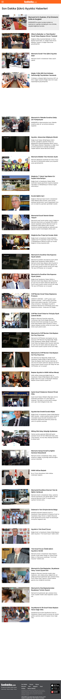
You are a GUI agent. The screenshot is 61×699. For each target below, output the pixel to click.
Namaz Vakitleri (31, 688)
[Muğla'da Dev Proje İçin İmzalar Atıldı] (15, 242)
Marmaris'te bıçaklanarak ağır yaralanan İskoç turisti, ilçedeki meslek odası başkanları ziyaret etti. (44, 594)
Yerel (41, 686)
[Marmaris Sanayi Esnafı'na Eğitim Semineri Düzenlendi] (15, 458)
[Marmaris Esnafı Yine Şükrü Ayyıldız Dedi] (15, 61)
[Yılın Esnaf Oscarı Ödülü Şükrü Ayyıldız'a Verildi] (15, 556)
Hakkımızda (3, 689)
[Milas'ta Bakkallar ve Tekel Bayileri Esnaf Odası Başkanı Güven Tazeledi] (15, 41)
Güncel (31, 684)
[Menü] (2, 2)
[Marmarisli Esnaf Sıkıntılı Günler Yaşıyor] (15, 223)
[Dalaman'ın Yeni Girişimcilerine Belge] (15, 517)
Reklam (8, 689)
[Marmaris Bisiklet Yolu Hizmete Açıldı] (15, 164)
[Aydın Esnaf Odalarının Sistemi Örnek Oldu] (15, 399)
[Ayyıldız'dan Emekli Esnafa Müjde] (15, 419)
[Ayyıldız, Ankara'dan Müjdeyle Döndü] (15, 144)
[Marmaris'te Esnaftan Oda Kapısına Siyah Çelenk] (15, 262)
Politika (23, 688)
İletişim (11, 689)
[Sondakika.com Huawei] (55, 692)
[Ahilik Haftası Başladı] (15, 478)
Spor (29, 686)
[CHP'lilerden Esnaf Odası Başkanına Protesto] (15, 301)
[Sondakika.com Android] (55, 688)
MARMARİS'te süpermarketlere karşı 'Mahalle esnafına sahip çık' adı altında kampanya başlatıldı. (43, 124)
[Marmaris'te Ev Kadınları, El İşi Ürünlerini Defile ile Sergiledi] (14, 22)
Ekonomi (23, 686)
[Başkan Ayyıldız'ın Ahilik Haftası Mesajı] (15, 380)
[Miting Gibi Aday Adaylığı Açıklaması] (15, 438)
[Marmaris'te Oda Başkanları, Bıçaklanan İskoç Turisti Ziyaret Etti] (15, 576)
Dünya (37, 684)
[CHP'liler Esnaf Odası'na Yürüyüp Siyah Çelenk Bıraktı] (15, 321)
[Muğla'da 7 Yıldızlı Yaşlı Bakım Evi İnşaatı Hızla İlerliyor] (15, 184)
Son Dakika (24, 684)
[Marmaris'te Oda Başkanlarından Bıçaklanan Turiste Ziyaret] (15, 595)
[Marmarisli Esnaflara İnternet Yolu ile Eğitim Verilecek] (15, 497)
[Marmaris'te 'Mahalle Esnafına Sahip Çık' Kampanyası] (15, 125)
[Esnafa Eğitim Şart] (15, 203)
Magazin (35, 686)
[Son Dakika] (30, 2)
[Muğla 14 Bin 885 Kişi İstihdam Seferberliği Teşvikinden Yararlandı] (15, 81)
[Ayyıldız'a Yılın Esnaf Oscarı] (15, 537)
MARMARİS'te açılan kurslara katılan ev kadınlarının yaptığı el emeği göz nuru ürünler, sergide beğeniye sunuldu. (42, 24)
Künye (15, 689)
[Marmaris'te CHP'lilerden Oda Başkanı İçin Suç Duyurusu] (15, 340)
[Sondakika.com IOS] (55, 685)
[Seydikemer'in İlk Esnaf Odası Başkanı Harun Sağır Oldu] (15, 615)
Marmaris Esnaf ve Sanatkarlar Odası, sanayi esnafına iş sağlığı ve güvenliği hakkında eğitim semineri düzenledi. (44, 457)
